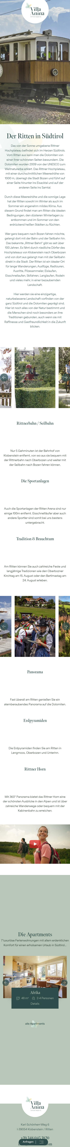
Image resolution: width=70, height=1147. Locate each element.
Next (66, 377)
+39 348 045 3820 (35, 1138)
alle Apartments (35, 1024)
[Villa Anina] (35, 10)
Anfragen (28, 1142)
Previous (4, 377)
